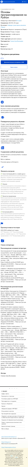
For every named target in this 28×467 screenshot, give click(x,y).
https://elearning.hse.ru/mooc (8, 447)
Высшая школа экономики (9, 1)
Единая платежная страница (8, 426)
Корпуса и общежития (6, 403)
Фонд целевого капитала (7, 411)
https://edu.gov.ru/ (6, 442)
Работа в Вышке (5, 428)
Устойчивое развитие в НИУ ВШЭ (9, 398)
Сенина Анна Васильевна (16, 41)
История (18, 20)
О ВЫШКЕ (4, 391)
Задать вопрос (14, 67)
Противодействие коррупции (8, 413)
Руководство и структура (7, 396)
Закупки (3, 406)
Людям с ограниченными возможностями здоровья (11, 423)
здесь (12, 455)
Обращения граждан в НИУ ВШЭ (9, 408)
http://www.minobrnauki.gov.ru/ (9, 436)
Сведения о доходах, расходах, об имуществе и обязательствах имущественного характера (12, 416)
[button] (9, 388)
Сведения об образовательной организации (12, 420)
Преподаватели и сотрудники (8, 401)
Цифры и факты (5, 393)
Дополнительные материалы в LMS (14, 62)
